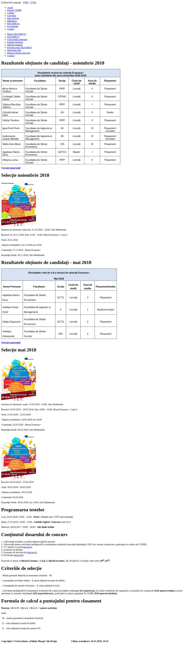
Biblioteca (12, 21)
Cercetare (11, 15)
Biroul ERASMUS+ (17, 34)
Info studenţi (13, 18)
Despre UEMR (14, 10)
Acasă (10, 7)
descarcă (27, 547)
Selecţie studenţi (14, 45)
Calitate (10, 13)
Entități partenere (15, 42)
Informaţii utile (14, 50)
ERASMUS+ (13, 23)
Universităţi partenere (17, 39)
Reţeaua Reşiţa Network (18, 53)
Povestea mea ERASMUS (19, 47)
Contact (10, 29)
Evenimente (12, 26)
